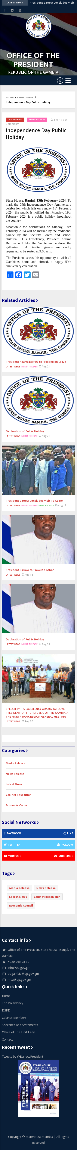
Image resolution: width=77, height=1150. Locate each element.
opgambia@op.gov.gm (23, 974)
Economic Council (17, 805)
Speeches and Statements (20, 1025)
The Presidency (12, 1003)
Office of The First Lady (18, 1032)
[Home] (38, 26)
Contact (7, 1039)
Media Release (37, 120)
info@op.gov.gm (18, 968)
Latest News (25, 97)
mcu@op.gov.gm (19, 980)
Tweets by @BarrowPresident (22, 1056)
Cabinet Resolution (18, 794)
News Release (46, 505)
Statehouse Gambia (39, 1137)
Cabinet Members (14, 1018)
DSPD (6, 1010)
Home (10, 97)
